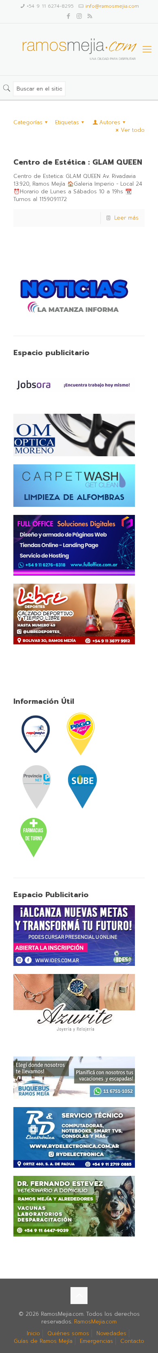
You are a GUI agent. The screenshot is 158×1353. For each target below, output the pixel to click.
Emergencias (96, 1341)
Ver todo (133, 130)
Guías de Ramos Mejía (43, 1341)
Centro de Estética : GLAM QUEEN (77, 162)
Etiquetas (67, 122)
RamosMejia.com (95, 1321)
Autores (109, 122)
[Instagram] (79, 16)
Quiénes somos (68, 1333)
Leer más (126, 218)
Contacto (132, 1341)
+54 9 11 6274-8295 (50, 6)
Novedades (111, 1333)
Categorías (28, 122)
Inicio (33, 1333)
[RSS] (89, 16)
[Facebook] (68, 16)
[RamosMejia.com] (79, 49)
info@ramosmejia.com (112, 6)
